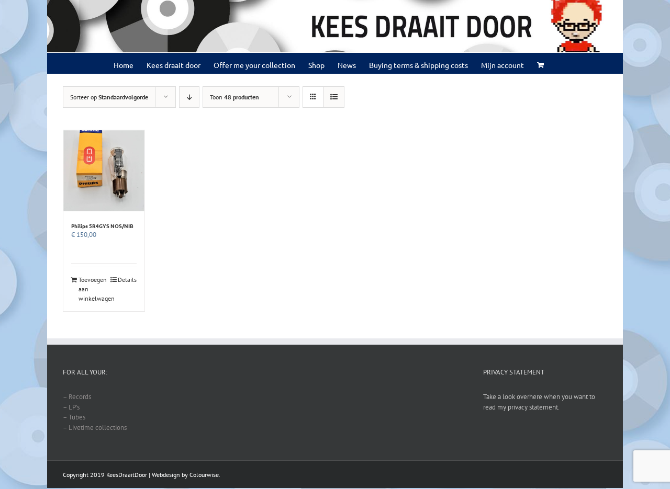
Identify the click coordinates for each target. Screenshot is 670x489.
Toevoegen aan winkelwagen (91, 289)
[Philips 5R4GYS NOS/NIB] (103, 170)
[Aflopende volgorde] (189, 97)
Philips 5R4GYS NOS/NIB (102, 226)
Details (127, 279)
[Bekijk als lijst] (333, 97)
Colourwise (204, 475)
